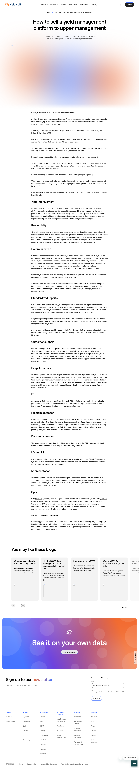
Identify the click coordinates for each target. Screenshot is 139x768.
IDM (41, 721)
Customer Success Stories (68, 5)
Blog (92, 721)
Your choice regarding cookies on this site (74, 764)
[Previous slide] (13, 605)
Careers (93, 735)
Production (60, 730)
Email (93, 681)
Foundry (42, 731)
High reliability (44, 735)
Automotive (43, 749)
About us (94, 717)
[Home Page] (13, 4)
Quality (25, 726)
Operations (26, 721)
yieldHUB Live (10, 721)
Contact (129, 5)
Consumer (43, 744)
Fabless (42, 717)
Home (48, 12)
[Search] (120, 5)
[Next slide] (23, 605)
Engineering (26, 717)
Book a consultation (69, 652)
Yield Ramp (60, 726)
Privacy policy (32, 764)
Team (93, 726)
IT (23, 735)
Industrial (43, 740)
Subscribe (96, 698)
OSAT (42, 726)
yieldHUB (9, 717)
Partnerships (27, 740)
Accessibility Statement (49, 764)
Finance (25, 731)
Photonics (43, 754)
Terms (21, 764)
